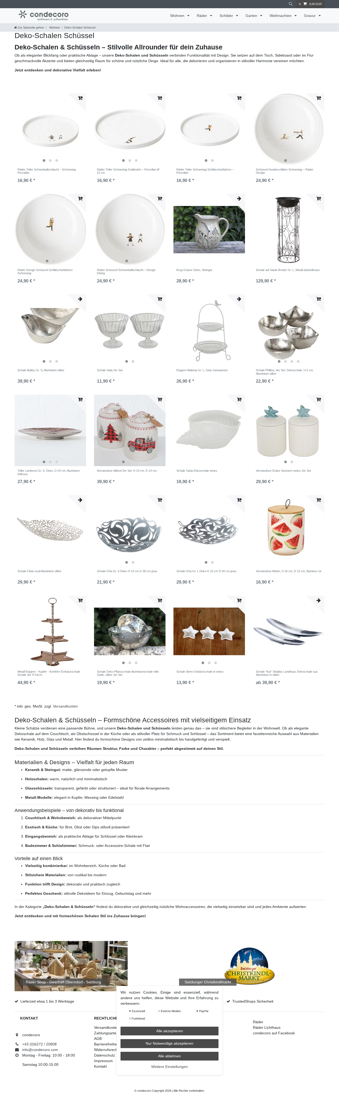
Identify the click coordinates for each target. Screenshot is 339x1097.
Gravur (310, 15)
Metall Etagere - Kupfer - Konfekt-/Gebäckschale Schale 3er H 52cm (48, 673)
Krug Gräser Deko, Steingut (194, 270)
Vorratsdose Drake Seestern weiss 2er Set (283, 470)
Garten (252, 15)
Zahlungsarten (106, 1033)
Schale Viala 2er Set (110, 370)
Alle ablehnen (169, 1056)
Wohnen (177, 15)
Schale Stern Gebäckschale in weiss (200, 671)
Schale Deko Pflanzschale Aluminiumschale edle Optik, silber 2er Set (128, 673)
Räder (202, 15)
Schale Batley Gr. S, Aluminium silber (40, 370)
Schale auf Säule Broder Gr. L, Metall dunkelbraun (288, 270)
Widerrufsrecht (106, 1050)
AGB (98, 1038)
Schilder (227, 15)
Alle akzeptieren (169, 1031)
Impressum (103, 1061)
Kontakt (100, 1066)
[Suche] (291, 4)
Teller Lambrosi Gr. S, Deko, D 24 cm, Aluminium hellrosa (48, 472)
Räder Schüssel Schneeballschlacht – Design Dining (126, 271)
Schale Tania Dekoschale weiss (196, 470)
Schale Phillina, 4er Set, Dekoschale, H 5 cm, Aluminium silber (285, 372)
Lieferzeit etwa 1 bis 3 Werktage (47, 1001)
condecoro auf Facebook (274, 1033)
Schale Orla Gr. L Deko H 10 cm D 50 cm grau (206, 571)
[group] (50, 129)
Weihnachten (281, 15)
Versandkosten (65, 706)
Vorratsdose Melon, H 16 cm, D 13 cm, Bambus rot (288, 571)
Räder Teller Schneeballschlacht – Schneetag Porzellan (46, 171)
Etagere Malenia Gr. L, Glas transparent (202, 370)
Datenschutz (104, 1055)
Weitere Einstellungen (169, 1067)
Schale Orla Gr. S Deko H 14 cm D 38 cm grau (127, 571)
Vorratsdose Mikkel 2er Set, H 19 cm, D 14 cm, (127, 470)
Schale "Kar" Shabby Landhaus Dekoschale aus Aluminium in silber (287, 673)
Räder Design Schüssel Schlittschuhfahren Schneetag (45, 271)
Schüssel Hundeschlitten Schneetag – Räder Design (284, 171)
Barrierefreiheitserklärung (115, 1044)
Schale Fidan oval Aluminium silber (39, 571)
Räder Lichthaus (266, 1027)
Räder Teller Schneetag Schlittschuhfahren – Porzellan (205, 171)
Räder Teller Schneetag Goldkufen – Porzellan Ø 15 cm (128, 171)
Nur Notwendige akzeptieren (169, 1043)
